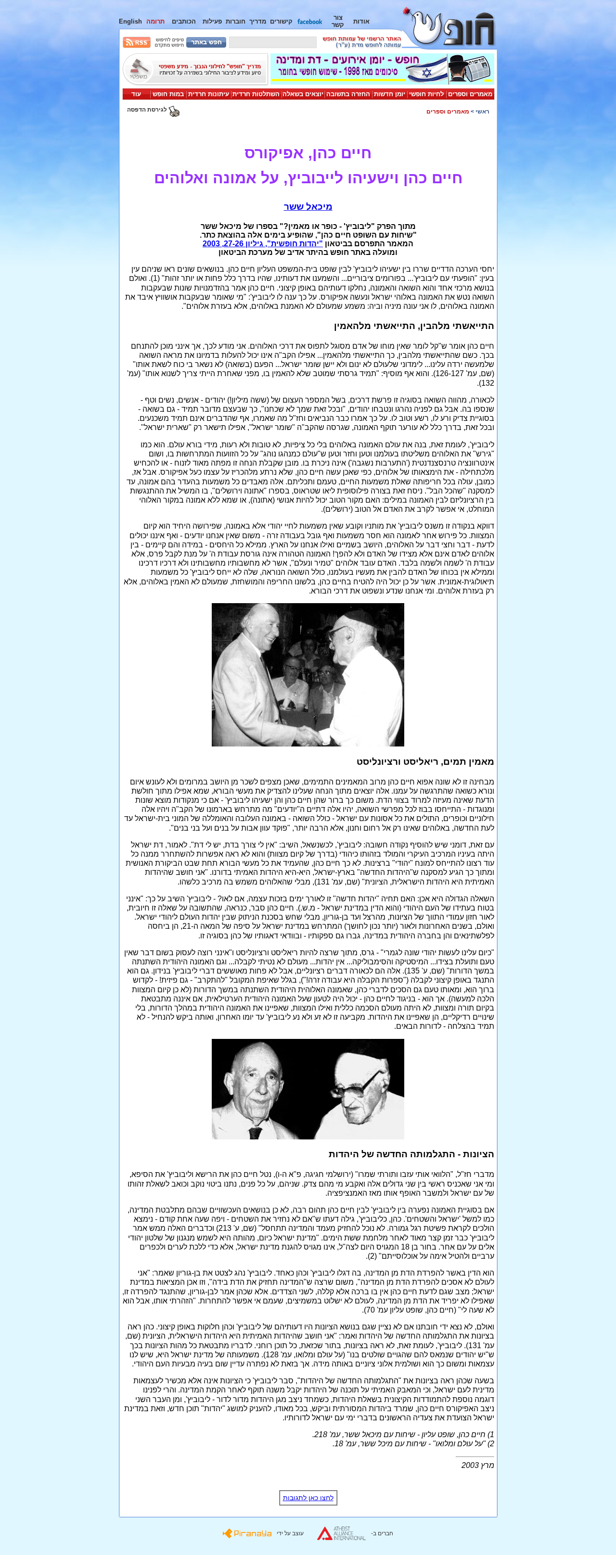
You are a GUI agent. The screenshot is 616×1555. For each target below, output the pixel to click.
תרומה (155, 21)
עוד (136, 94)
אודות (361, 21)
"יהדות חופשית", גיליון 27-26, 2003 (263, 244)
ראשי (482, 111)
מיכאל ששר (308, 207)
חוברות (235, 21)
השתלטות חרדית (256, 94)
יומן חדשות (389, 94)
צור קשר (338, 21)
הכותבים (184, 21)
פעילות (212, 21)
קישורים (281, 21)
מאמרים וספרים (470, 94)
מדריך (257, 21)
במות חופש (168, 94)
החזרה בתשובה (348, 94)
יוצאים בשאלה (302, 94)
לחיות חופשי (426, 94)
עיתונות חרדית (208, 94)
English (130, 21)
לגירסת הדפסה (147, 109)
